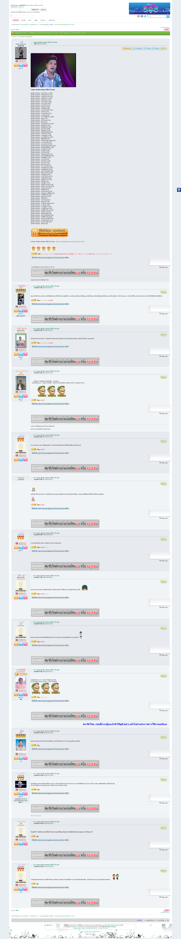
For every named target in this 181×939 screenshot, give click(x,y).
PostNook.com (74, 926)
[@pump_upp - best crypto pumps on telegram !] (19, 802)
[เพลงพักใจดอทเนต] (21, 699)
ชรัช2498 (102, 254)
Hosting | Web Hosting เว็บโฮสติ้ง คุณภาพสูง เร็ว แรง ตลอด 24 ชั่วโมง (90, 928)
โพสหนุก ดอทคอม (111, 926)
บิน (106, 254)
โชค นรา (80, 254)
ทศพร (75, 254)
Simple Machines (96, 931)
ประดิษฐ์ (56, 254)
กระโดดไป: (139, 920)
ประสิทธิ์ (89, 254)
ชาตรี (85, 254)
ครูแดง (51, 254)
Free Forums (93, 933)
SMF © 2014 (89, 931)
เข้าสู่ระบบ (32, 5)
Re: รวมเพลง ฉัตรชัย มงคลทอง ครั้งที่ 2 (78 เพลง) (46, 286)
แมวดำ (97, 254)
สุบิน (93, 254)
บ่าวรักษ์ (110, 254)
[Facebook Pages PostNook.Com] (141, 16)
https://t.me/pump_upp (36, 815)
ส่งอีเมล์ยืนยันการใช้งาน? (17, 7)
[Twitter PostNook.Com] (144, 16)
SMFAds (87, 933)
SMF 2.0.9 (83, 931)
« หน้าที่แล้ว (163, 27)
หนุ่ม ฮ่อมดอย (44, 254)
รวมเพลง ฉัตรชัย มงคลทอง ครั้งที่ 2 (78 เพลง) (45, 42)
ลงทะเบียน (40, 5)
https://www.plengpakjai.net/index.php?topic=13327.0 (70, 241)
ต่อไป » (168, 27)
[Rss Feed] (138, 16)
